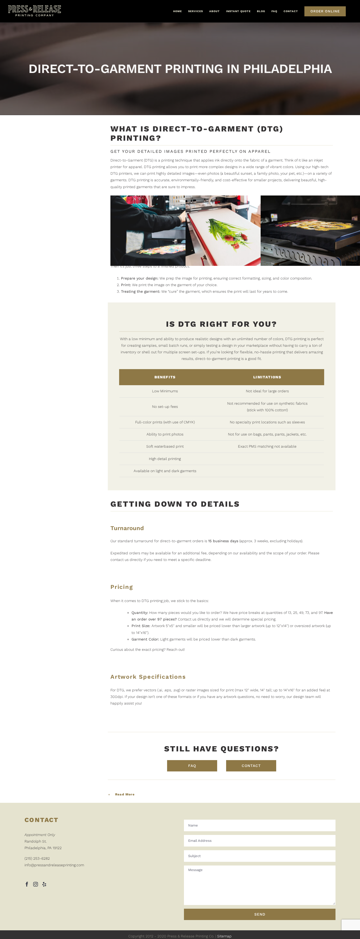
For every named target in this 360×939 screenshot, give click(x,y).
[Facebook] (27, 884)
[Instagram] (35, 884)
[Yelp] (44, 884)
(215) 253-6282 (37, 858)
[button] (221, 794)
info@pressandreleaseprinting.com (54, 865)
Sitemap (224, 936)
